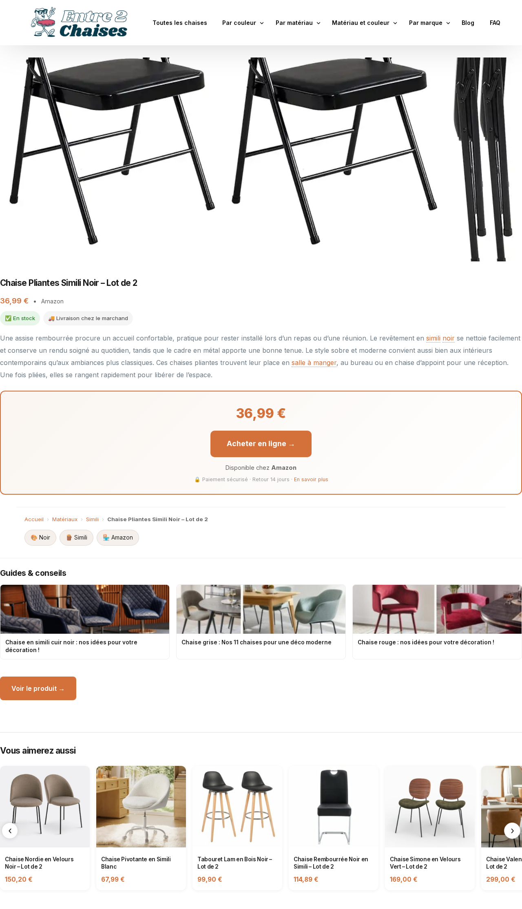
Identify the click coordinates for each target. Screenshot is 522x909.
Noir (40, 537)
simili (433, 338)
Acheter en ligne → (261, 443)
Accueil (34, 519)
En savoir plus (311, 479)
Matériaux (64, 519)
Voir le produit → (38, 688)
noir (448, 338)
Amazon (118, 537)
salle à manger (314, 362)
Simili (92, 519)
